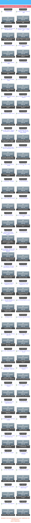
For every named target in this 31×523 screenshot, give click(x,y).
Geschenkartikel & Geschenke (14, 6)
